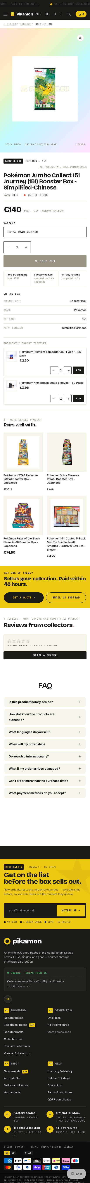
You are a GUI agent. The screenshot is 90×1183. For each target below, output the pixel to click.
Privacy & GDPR (51, 1147)
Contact (69, 1147)
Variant (9, 223)
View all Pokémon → (17, 1053)
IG (8, 998)
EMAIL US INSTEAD (66, 597)
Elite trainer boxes (19, 1025)
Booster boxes (13, 1018)
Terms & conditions (60, 1092)
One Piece (54, 1018)
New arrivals (15, 1071)
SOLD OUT (47, 261)
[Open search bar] (69, 14)
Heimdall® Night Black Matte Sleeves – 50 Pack (51, 383)
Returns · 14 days (59, 1078)
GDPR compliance (59, 1099)
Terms (34, 1147)
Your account (12, 1092)
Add (78, 370)
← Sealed (10, 23)
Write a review (45, 655)
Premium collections (17, 1046)
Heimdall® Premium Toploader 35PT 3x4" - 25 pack (50, 353)
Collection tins (13, 1039)
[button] (80, 37)
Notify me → (71, 910)
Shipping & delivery (60, 1071)
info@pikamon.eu (18, 986)
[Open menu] (5, 14)
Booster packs (13, 1032)
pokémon (25, 23)
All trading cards (58, 1025)
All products (12, 1078)
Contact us (55, 1085)
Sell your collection (16, 1085)
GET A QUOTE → (24, 597)
